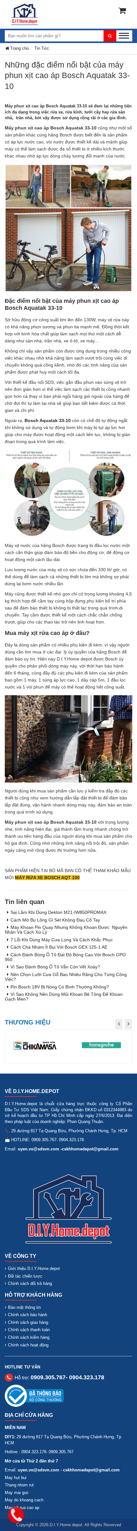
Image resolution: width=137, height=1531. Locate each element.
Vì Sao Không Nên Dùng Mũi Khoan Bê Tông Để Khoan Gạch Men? (64, 997)
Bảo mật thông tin (24, 1307)
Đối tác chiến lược (25, 1276)
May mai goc (17, 1492)
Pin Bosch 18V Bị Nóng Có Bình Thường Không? (60, 986)
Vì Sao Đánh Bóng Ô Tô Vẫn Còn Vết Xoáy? (55, 966)
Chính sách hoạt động (28, 1345)
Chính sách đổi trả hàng (30, 1283)
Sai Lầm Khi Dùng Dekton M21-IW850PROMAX (58, 912)
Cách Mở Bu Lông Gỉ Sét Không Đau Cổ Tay (55, 919)
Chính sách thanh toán (29, 1329)
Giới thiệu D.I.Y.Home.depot (34, 1268)
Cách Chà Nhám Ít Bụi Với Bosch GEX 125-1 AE (59, 947)
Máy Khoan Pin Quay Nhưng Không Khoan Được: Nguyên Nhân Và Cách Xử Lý (66, 930)
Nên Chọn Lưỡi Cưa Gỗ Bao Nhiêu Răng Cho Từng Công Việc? (66, 977)
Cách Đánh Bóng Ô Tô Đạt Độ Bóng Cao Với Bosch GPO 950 (65, 957)
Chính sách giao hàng (28, 1322)
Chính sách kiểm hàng (28, 1337)
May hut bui (15, 1477)
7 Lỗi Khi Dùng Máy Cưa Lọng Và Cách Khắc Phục (62, 939)
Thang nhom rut (19, 1485)
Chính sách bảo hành (27, 1314)
